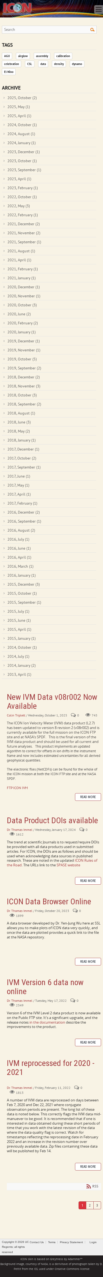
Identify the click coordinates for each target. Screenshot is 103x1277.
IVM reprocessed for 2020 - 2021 (50, 1067)
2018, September (24, 404)
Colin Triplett (16, 715)
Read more (88, 797)
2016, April (19, 557)
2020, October (22, 305)
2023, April (19, 178)
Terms (51, 1242)
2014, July (18, 656)
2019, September (24, 368)
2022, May (18, 205)
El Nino (8, 72)
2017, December (23, 449)
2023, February (22, 187)
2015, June (19, 620)
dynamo (77, 64)
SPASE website (68, 865)
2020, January (21, 332)
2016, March (20, 566)
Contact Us (37, 1242)
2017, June (18, 476)
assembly (42, 56)
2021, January (21, 277)
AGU (7, 56)
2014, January (21, 665)
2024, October (22, 124)
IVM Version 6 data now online (45, 986)
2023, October (22, 160)
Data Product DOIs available (52, 820)
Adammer (74, 1259)
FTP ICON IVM (17, 788)
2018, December (23, 377)
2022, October (22, 196)
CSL (29, 64)
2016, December (23, 512)
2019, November (23, 350)
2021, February (22, 268)
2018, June (19, 422)
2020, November (23, 296)
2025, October (22, 97)
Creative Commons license (72, 1269)
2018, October (22, 395)
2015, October (22, 593)
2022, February (22, 214)
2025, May (18, 106)
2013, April (19, 674)
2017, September (24, 467)
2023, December (23, 151)
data (43, 64)
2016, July (18, 539)
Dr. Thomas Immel (19, 830)
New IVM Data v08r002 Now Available (52, 701)
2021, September (24, 241)
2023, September (24, 169)
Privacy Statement (71, 1242)
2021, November (23, 232)
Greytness (56, 1259)
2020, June (19, 314)
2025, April (19, 115)
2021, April (19, 259)
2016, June (19, 548)
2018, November (23, 386)
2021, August (21, 250)
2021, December (23, 223)
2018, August (21, 413)
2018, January (21, 440)
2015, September (24, 602)
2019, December (23, 341)
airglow (23, 56)
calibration (63, 56)
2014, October (22, 647)
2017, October (21, 458)
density (59, 64)
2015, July (18, 611)
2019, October (22, 359)
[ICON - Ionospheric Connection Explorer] (17, 8)
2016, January (21, 575)
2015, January (21, 638)
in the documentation (47, 1022)
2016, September (24, 521)
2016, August (21, 530)
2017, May (18, 485)
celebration (11, 64)
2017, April (19, 494)
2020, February (22, 323)
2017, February (22, 503)
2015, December (23, 584)
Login (93, 1242)
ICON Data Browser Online (49, 901)
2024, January (21, 142)
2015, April (19, 629)
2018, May (18, 431)
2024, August (21, 133)
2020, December (23, 287)
